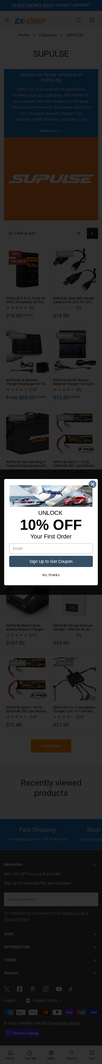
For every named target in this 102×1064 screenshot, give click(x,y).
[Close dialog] (92, 484)
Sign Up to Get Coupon (51, 561)
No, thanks (51, 575)
